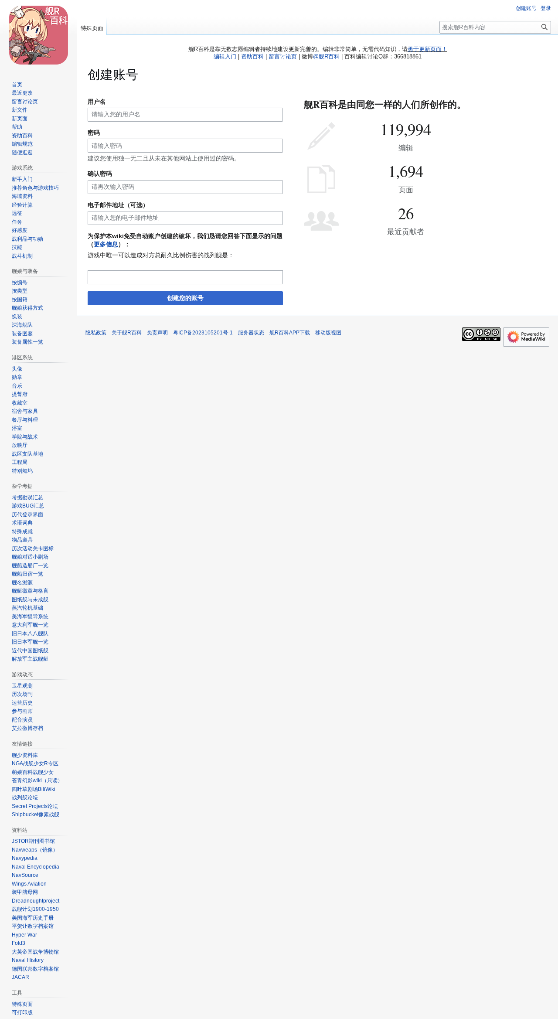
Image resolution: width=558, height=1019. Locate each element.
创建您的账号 (185, 297)
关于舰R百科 (127, 333)
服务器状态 (251, 333)
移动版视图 (328, 333)
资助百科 (252, 56)
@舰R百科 (326, 56)
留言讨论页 (283, 56)
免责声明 (157, 333)
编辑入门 (225, 56)
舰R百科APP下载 (289, 333)
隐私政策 (95, 333)
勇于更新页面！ (427, 49)
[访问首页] (38, 35)
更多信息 (106, 244)
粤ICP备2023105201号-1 (203, 333)
